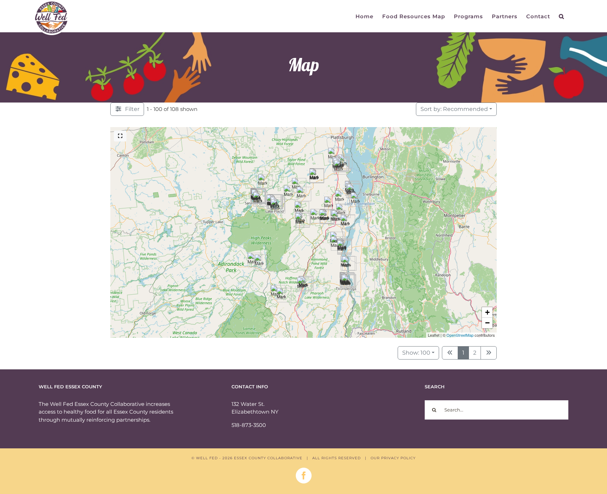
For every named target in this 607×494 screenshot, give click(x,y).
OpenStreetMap (460, 335)
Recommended (454, 109)
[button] (561, 16)
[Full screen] (120, 136)
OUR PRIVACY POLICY (393, 458)
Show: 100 (416, 352)
